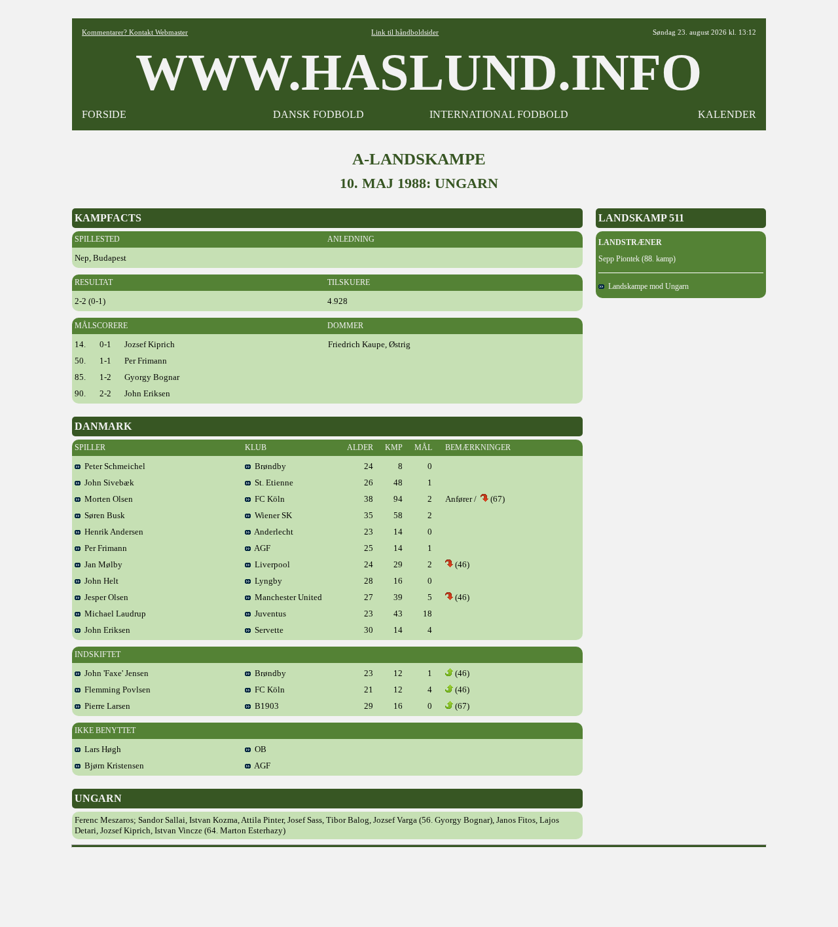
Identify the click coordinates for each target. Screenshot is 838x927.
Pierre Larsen (105, 706)
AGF (260, 548)
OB (258, 749)
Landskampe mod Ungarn (646, 286)
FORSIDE (104, 114)
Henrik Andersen (112, 532)
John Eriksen (105, 630)
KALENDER (727, 114)
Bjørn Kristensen (112, 765)
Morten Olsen (107, 499)
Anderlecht (272, 532)
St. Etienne (272, 482)
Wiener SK (271, 515)
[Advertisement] (419, 882)
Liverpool (270, 564)
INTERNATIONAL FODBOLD (498, 114)
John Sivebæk (107, 482)
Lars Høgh (101, 749)
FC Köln (268, 499)
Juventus (268, 613)
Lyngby (266, 581)
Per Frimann (104, 548)
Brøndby (268, 466)
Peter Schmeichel (113, 466)
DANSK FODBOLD (318, 114)
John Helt (99, 581)
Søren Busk (103, 515)
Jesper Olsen (104, 597)
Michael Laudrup (113, 613)
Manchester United (286, 597)
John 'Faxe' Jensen (115, 673)
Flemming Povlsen (116, 689)
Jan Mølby (101, 564)
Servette (267, 630)
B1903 (265, 706)
